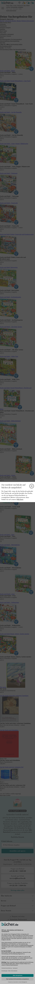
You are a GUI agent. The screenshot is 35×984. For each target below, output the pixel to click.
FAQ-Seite (20, 499)
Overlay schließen (32, 486)
